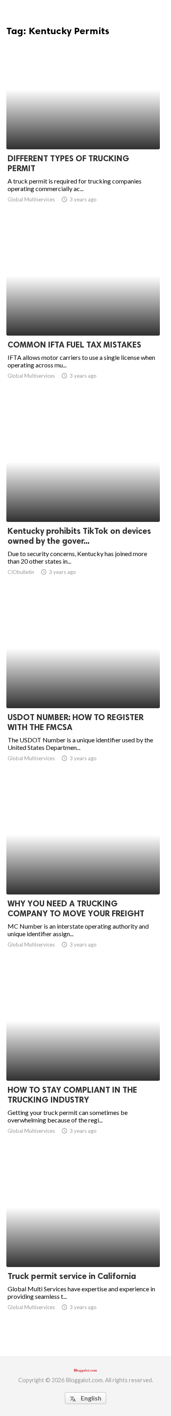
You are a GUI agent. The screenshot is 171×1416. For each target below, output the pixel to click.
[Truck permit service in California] (83, 1246)
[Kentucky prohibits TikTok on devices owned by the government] (83, 501)
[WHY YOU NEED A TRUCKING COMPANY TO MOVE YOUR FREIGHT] (83, 874)
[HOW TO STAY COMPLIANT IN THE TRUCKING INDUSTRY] (83, 1060)
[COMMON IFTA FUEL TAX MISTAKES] (83, 315)
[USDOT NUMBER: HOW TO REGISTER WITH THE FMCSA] (83, 687)
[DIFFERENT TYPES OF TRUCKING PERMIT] (83, 129)
